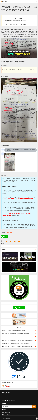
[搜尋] (33, 1)
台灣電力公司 (9, 232)
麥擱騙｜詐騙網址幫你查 (6, 412)
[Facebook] (3, 400)
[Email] (14, 400)
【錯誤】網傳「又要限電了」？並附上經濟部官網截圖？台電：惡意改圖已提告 (10, 258)
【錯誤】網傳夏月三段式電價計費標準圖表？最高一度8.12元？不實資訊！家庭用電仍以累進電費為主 (27, 257)
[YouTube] (5, 400)
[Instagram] (7, 400)
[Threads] (12, 400)
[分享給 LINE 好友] (4, 236)
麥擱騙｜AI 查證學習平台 (6, 414)
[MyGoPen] (4, 2)
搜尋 (34, 406)
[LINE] (9, 400)
